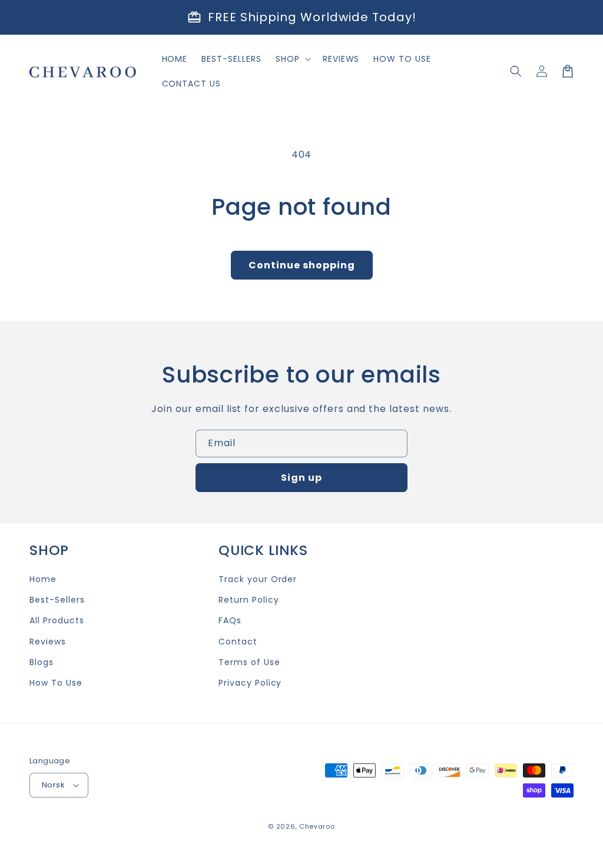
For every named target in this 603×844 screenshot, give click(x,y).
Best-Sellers (57, 600)
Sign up (301, 477)
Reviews (47, 641)
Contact (237, 641)
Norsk (53, 784)
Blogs (41, 662)
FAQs (229, 620)
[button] (516, 71)
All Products (56, 620)
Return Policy (248, 600)
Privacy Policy (249, 683)
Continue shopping (302, 265)
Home (43, 579)
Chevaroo (317, 826)
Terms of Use (249, 662)
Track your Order (257, 579)
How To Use (55, 683)
